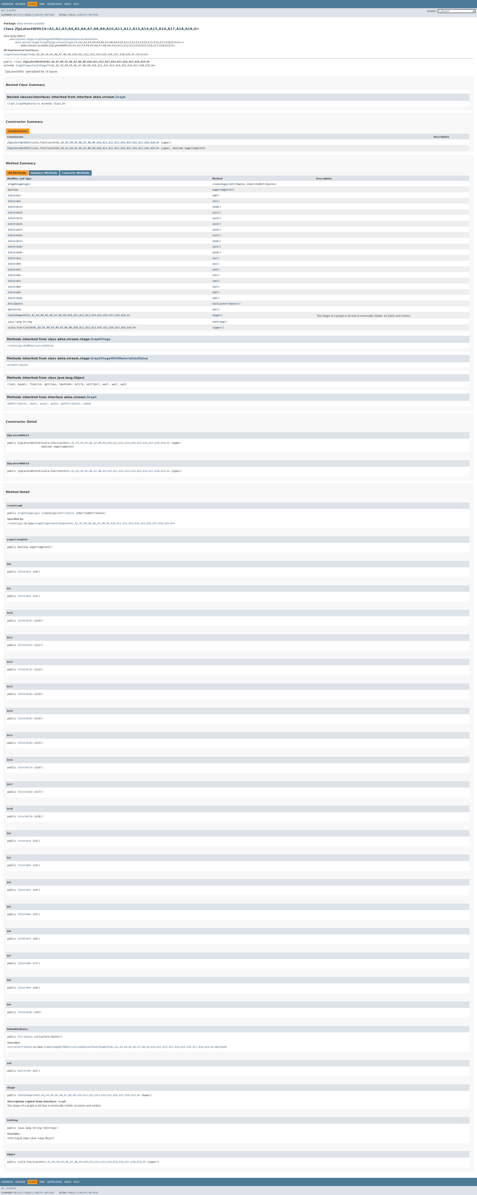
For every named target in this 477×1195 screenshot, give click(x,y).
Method (49, 15)
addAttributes (17, 403)
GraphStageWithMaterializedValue (119, 358)
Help (76, 4)
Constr (37, 15)
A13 (117, 142)
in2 (214, 258)
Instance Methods (44, 172)
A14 (123, 142)
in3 (214, 263)
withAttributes (17, 364)
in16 (215, 241)
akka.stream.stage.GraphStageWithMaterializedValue (44, 39)
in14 (215, 229)
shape (216, 315)
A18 (146, 142)
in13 (215, 223)
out (214, 309)
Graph (7, 54)
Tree (42, 4)
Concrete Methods (75, 172)
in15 (215, 235)
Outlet (12, 309)
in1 (214, 201)
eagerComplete (222, 189)
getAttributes (70, 403)
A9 (93, 142)
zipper (216, 327)
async (33, 403)
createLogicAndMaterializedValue (30, 345)
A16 (134, 142)
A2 (62, 142)
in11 (215, 212)
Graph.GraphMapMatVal (22, 103)
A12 (111, 142)
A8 (89, 142)
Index (67, 4)
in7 (214, 286)
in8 (214, 292)
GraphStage (23, 65)
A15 (129, 142)
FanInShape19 (67, 42)
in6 (214, 280)
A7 (84, 142)
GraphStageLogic (19, 184)
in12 (215, 218)
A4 (71, 142)
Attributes (237, 184)
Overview (7, 4)
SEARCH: (432, 11)
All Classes (8, 10)
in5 (214, 275)
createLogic (220, 184)
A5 (75, 142)
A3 (66, 142)
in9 (214, 298)
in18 (215, 252)
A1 (57, 142)
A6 (80, 142)
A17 (140, 142)
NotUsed (90, 39)
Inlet (11, 195)
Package (20, 4)
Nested (17, 15)
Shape (57, 103)
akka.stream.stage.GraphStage (35, 42)
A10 (99, 142)
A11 (105, 142)
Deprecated (54, 4)
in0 (214, 195)
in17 (215, 246)
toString (218, 321)
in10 (215, 206)
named (87, 403)
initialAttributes (225, 303)
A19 (152, 142)
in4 (214, 269)
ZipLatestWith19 (18, 142)
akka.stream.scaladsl (30, 23)
